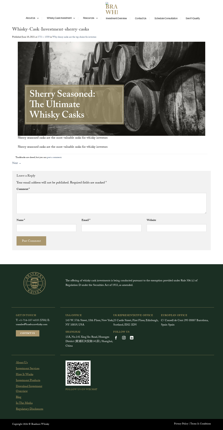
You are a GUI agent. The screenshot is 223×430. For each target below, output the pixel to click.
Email (86, 220)
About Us (30, 18)
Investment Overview (116, 18)
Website (151, 220)
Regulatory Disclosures (29, 409)
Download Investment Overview (29, 389)
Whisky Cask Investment (59, 18)
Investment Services (27, 368)
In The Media (24, 403)
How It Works (24, 374)
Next (16, 163)
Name (21, 220)
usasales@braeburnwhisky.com (31, 324)
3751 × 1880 (44, 37)
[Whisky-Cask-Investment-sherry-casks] (111, 89)
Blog (18, 397)
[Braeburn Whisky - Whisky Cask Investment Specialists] (111, 7)
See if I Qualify (193, 18)
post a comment (54, 158)
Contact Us (140, 18)
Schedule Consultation (166, 18)
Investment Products (28, 380)
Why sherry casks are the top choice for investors (74, 37)
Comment (23, 189)
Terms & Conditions (200, 424)
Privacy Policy (181, 424)
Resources (88, 18)
